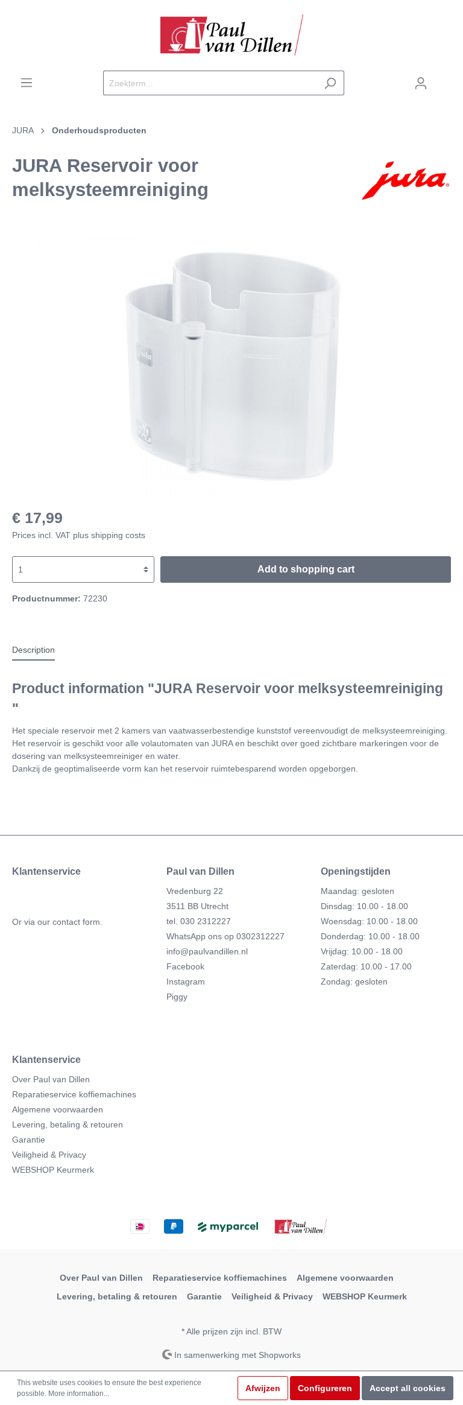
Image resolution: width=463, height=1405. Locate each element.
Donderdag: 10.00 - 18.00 (370, 936)
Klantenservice (46, 1060)
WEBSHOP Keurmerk (53, 1170)
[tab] (33, 650)
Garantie (28, 1139)
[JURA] (405, 180)
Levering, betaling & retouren (67, 1124)
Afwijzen (262, 1388)
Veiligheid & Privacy (49, 1154)
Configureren (325, 1388)
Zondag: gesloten (354, 981)
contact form (76, 922)
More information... (78, 1393)
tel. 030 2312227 (198, 921)
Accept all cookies (408, 1388)
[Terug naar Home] (231, 35)
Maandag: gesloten (357, 891)
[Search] (330, 83)
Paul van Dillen (200, 871)
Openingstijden (356, 871)
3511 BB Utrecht (197, 906)
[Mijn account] (420, 83)
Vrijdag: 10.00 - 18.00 (362, 951)
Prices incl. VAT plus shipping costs (78, 535)
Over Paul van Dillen (51, 1079)
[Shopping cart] (443, 78)
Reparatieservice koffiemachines (74, 1094)
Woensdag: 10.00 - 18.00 (369, 921)
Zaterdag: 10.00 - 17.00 (366, 966)
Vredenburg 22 (194, 891)
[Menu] (26, 83)
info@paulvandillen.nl (207, 951)
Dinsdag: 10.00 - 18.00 (364, 906)
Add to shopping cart (305, 569)
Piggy (176, 996)
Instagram (185, 981)
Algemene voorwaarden (57, 1109)
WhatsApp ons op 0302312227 (225, 936)
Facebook (185, 966)
